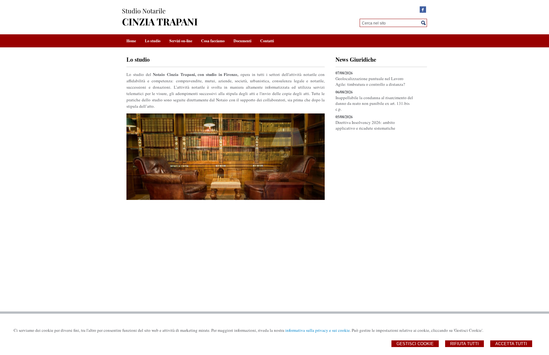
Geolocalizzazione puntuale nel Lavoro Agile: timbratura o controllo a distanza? (370, 81)
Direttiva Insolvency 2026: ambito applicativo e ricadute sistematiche (365, 125)
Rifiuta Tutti (464, 343)
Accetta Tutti (511, 343)
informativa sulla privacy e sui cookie (317, 330)
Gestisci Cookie (415, 343)
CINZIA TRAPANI (160, 21)
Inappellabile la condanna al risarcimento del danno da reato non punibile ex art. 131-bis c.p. (374, 103)
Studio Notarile (144, 10)
